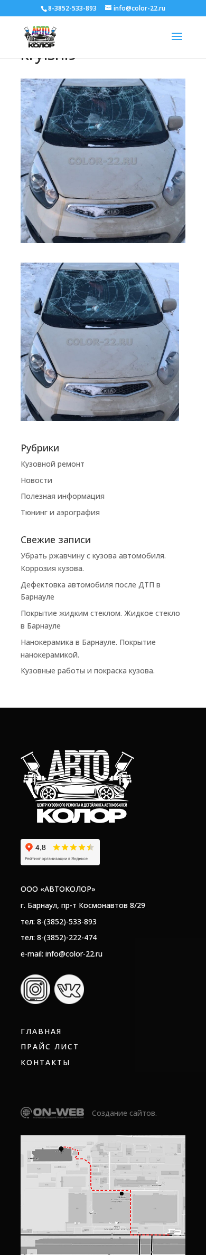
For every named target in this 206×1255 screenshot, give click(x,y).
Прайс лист (50, 1046)
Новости (36, 480)
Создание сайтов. (124, 1113)
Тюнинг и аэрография (60, 512)
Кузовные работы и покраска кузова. (88, 670)
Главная (41, 1031)
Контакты (45, 1062)
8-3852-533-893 (72, 8)
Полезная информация (63, 496)
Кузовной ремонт (53, 464)
